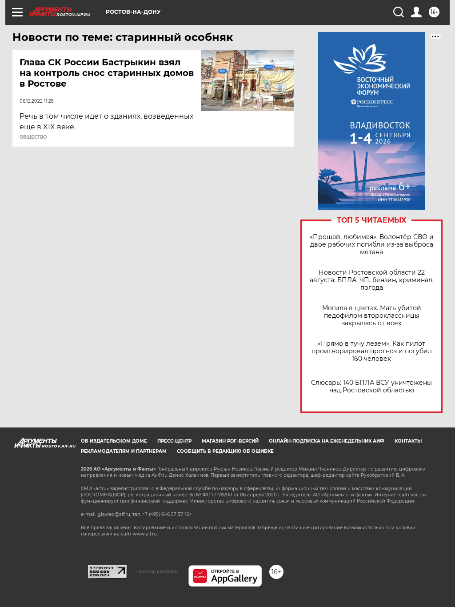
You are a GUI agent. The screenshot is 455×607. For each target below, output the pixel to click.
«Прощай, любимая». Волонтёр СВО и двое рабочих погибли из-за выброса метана (372, 244)
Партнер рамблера (157, 571)
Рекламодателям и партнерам (124, 451)
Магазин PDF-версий (230, 441)
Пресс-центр (174, 441)
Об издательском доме (114, 441)
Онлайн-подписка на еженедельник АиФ (326, 441)
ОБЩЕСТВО (33, 137)
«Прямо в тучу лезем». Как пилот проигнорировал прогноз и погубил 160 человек (371, 351)
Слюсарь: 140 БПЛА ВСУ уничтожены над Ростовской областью (371, 386)
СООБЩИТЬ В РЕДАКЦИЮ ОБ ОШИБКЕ (225, 451)
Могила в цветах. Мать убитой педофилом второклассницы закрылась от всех (371, 315)
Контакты (408, 441)
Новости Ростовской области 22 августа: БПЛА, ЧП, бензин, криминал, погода (372, 280)
